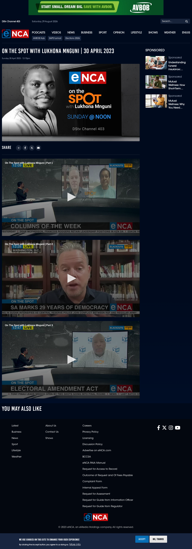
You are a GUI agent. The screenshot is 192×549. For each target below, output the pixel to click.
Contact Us (51, 432)
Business (86, 32)
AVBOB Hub (39, 38)
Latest (15, 426)
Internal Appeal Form (95, 488)
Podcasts (38, 32)
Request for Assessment (96, 494)
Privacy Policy (90, 432)
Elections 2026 (73, 38)
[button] (70, 197)
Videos (56, 32)
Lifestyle (136, 32)
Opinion (118, 32)
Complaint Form (92, 481)
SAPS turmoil (55, 38)
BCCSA (86, 457)
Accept (142, 539)
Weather (170, 32)
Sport (103, 32)
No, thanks (158, 539)
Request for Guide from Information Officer (107, 500)
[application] (71, 197)
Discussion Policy (92, 444)
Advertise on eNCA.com (96, 450)
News (71, 32)
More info (75, 544)
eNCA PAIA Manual (93, 463)
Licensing (87, 438)
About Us (50, 426)
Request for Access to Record (99, 469)
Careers (87, 426)
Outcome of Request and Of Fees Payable (107, 475)
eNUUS (186, 32)
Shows (153, 32)
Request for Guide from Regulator (102, 506)
